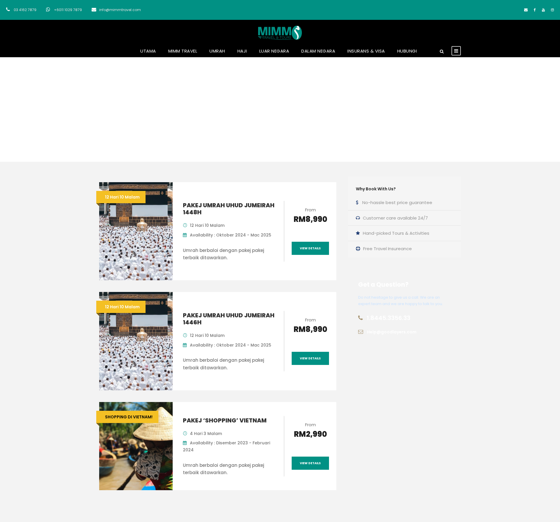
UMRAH (217, 51)
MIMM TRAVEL (182, 51)
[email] (526, 9)
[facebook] (535, 9)
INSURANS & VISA (366, 51)
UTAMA (148, 51)
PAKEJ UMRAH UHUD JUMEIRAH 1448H (228, 208)
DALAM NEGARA (318, 51)
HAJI (242, 51)
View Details (310, 248)
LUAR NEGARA (274, 51)
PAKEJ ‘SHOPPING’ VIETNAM (225, 420)
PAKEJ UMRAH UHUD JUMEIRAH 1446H (228, 318)
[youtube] (543, 9)
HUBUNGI (407, 51)
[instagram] (552, 9)
